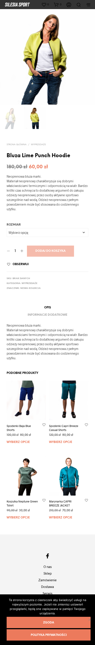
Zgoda (48, 622)
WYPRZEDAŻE (38, 144)
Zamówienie (47, 580)
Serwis (47, 593)
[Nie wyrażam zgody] (89, 619)
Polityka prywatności (49, 635)
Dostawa (47, 587)
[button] (45, 4)
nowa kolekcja (30, 288)
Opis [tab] (47, 307)
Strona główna (17, 144)
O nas (48, 567)
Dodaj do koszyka (50, 251)
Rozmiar (14, 224)
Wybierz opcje (18, 442)
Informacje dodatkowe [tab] (47, 315)
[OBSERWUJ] (44, 425)
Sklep (48, 573)
